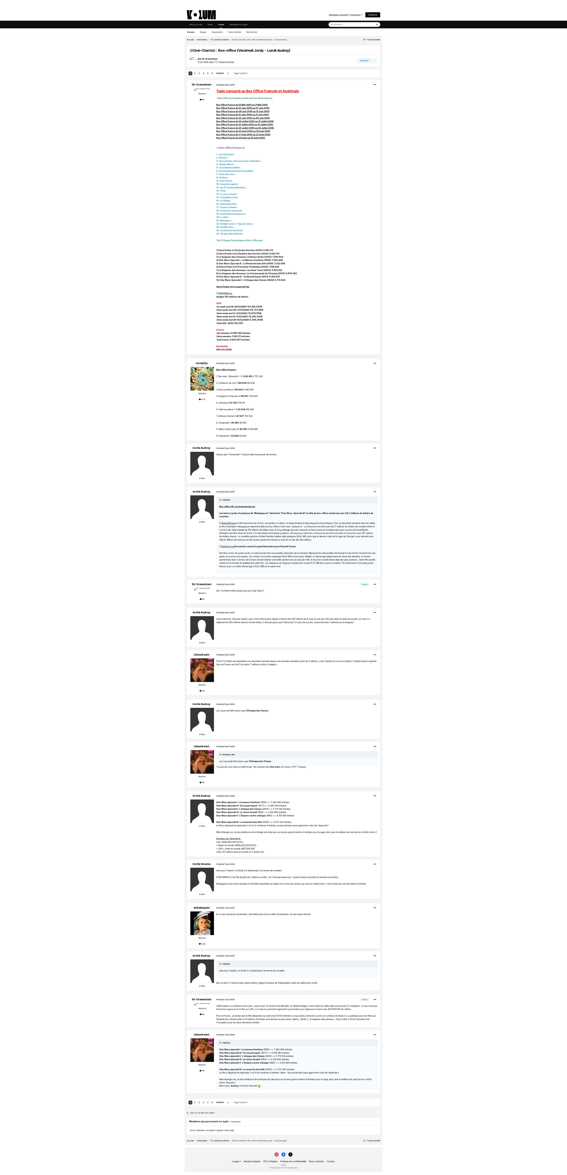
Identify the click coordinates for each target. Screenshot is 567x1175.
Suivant (220, 73)
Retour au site (195, 24)
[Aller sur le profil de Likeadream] (202, 670)
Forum (221, 24)
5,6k (203, 944)
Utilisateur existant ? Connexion (345, 15)
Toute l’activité (234, 32)
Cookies (331, 1161)
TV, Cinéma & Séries (224, 62)
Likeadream (201, 654)
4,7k (203, 399)
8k (203, 99)
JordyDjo (201, 363)
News (210, 24)
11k (203, 691)
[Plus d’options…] (375, 85)
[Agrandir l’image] (224, 293)
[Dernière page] (228, 73)
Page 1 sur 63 (240, 73)
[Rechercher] (377, 24)
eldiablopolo (202, 907)
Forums (191, 32)
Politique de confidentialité (293, 1161)
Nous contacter (316, 1161)
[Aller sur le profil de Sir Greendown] (193, 60)
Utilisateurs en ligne (238, 24)
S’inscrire (372, 15)
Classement (217, 32)
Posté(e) (225, 85)
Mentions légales (252, 1161)
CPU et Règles (270, 1161)
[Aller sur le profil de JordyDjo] (202, 379)
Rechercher (251, 32)
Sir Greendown (210, 59)
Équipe (203, 32)
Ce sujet (366, 24)
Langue (236, 1161)
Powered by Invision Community (283, 1168)
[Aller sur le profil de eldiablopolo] (202, 923)
